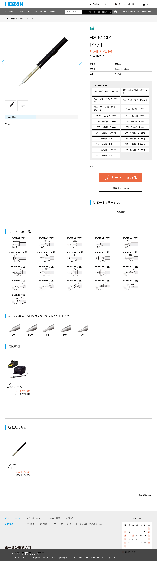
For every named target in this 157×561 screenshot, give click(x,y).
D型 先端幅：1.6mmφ (135, 144)
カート (149, 4)
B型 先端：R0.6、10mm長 (135, 100)
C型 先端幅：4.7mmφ (106, 133)
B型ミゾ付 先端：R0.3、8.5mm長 (105, 108)
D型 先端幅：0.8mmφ (106, 138)
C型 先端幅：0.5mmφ (135, 133)
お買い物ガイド (33, 518)
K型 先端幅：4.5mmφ (106, 155)
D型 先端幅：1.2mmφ (135, 138)
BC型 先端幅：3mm (134, 116)
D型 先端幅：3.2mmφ (106, 150)
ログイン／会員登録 (126, 4)
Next (80, 62)
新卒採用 (44, 524)
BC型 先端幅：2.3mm (106, 116)
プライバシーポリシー (64, 524)
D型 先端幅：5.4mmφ (135, 150)
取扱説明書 (121, 212)
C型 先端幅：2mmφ (135, 121)
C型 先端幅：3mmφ (106, 127)
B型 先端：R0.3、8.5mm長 (105, 100)
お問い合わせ (72, 518)
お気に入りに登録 (121, 188)
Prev (3, 62)
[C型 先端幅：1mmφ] (41, 62)
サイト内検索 (87, 12)
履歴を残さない (145, 495)
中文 (105, 4)
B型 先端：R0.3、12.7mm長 (134, 91)
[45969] (10, 105)
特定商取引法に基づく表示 (91, 524)
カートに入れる (124, 178)
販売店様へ (147, 12)
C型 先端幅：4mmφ (135, 127)
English (96, 4)
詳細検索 (115, 12)
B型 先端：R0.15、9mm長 (106, 91)
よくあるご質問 (53, 518)
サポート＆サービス (49, 12)
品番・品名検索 (102, 12)
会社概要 (30, 524)
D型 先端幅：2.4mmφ (106, 144)
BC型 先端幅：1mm (134, 109)
